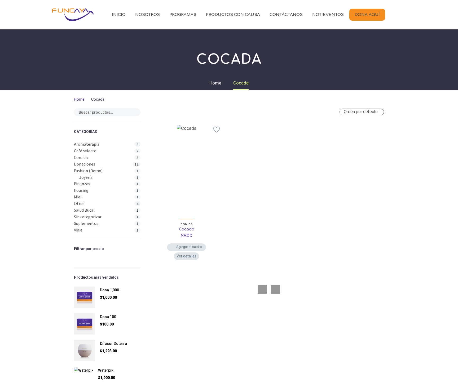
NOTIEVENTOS (328, 14)
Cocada (186, 229)
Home (79, 99)
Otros (79, 203)
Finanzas (82, 183)
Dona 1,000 (109, 290)
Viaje (78, 230)
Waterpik (105, 370)
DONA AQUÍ (367, 14)
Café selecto (85, 150)
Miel (78, 196)
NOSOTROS (147, 14)
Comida (81, 157)
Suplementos (86, 223)
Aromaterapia (86, 144)
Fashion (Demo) (88, 170)
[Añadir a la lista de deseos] (217, 129)
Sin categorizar (88, 216)
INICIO (119, 14)
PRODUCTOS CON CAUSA (233, 14)
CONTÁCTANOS (286, 14)
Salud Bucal (84, 210)
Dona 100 (108, 317)
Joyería (86, 177)
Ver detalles (186, 256)
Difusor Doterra (113, 343)
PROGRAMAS (182, 14)
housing (81, 190)
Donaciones (84, 164)
